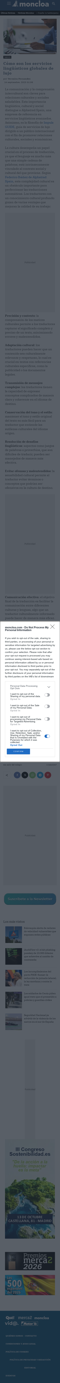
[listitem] (30, 687)
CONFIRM (19, 751)
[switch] (47, 695)
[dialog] (30, 691)
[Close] (53, 628)
